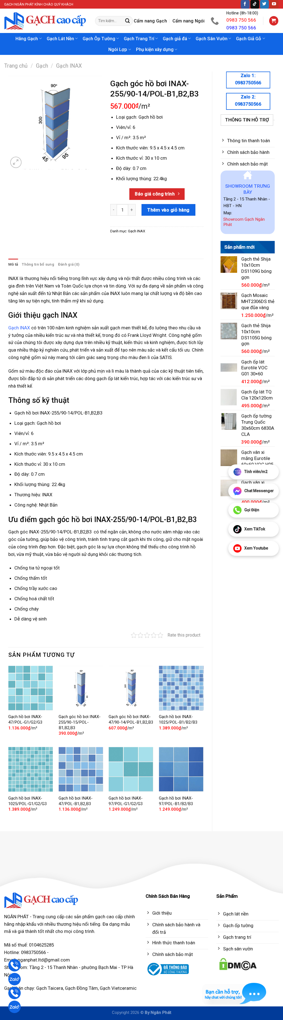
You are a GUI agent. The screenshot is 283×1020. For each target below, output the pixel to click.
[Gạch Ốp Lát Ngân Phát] (45, 21)
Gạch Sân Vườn (211, 38)
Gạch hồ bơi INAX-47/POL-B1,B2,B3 (76, 801)
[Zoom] (16, 162)
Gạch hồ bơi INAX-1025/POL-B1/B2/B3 (178, 719)
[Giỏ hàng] (274, 21)
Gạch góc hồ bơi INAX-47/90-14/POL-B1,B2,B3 (131, 719)
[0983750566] (215, 21)
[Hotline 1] (14, 965)
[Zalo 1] (14, 979)
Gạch (42, 66)
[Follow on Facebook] (245, 4)
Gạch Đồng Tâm (81, 988)
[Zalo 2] (14, 1007)
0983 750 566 (241, 20)
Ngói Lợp (117, 49)
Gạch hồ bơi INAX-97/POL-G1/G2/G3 (126, 801)
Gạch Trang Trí (139, 38)
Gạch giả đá (175, 38)
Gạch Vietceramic (118, 988)
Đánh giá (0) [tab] (68, 264)
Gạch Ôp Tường (99, 38)
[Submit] (128, 21)
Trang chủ (16, 66)
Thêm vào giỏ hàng (168, 210)
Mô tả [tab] (13, 264)
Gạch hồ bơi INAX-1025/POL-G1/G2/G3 (27, 801)
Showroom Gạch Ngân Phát (244, 222)
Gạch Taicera (49, 988)
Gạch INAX (69, 66)
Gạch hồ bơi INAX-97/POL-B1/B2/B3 (176, 801)
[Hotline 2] (14, 993)
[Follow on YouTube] (274, 4)
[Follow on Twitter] (264, 4)
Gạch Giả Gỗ (248, 38)
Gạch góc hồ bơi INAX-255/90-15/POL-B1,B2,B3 (80, 722)
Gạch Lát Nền (60, 38)
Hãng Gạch (26, 38)
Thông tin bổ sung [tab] (38, 264)
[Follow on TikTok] (254, 4)
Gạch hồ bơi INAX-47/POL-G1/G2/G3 (25, 719)
